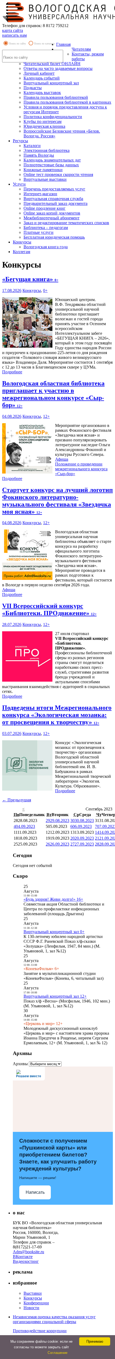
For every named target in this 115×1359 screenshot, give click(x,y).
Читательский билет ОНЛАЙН (52, 63)
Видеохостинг (26, 1261)
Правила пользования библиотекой (56, 97)
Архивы (20, 1063)
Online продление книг (45, 208)
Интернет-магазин (40, 194)
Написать (35, 1192)
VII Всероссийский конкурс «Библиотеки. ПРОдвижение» (49, 609)
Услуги (19, 184)
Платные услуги (38, 232)
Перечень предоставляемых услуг (54, 189)
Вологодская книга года (46, 247)
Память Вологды (39, 155)
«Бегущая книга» (30, 279)
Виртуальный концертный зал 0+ (54, 931)
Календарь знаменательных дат (52, 160)
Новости (31, 1307)
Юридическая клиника (44, 126)
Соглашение (57, 1353)
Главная (63, 44)
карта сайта (12, 30)
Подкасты (33, 87)
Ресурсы (20, 140)
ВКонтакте (23, 1256)
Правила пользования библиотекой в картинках (67, 102)
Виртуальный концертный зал (51, 83)
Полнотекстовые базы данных (51, 165)
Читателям (81, 49)
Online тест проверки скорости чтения (58, 174)
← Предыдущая (16, 800)
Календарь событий (42, 78)
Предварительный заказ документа (55, 203)
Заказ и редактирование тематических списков (66, 222)
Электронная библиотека (47, 150)
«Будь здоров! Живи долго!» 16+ (53, 899)
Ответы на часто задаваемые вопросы (58, 68)
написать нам (14, 35)
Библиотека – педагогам (46, 227)
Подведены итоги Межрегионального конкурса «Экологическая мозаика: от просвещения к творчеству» (57, 715)
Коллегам (21, 251)
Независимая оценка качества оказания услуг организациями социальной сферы (54, 1319)
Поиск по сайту (17, 43)
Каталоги (32, 145)
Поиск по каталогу (44, 43)
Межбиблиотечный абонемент (51, 218)
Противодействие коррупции (40, 1330)
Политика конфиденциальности (53, 116)
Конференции (36, 1303)
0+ (45, 290)
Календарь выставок (42, 92)
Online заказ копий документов (52, 213)
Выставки (33, 1293)
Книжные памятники (43, 169)
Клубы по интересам (43, 121)
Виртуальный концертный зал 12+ (55, 996)
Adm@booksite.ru (28, 1251)
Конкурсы (22, 242)
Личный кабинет (39, 73)
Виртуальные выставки (45, 179)
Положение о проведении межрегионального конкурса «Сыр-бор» (81, 469)
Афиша (61, 459)
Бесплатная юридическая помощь (54, 237)
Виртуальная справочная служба (53, 198)
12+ (46, 416)
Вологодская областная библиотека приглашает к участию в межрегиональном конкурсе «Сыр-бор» (53, 394)
